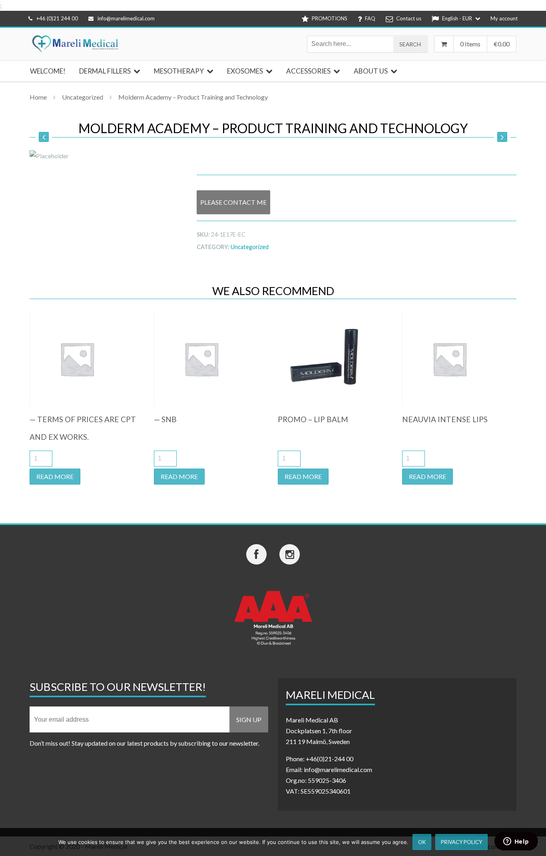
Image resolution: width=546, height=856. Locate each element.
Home (38, 97)
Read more (55, 476)
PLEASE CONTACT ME (233, 202)
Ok (422, 842)
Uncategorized (82, 97)
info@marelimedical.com (126, 18)
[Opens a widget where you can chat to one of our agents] (516, 842)
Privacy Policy (461, 842)
